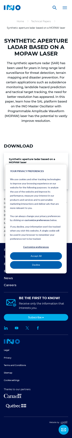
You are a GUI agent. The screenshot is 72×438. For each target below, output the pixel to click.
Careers (10, 285)
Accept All (36, 255)
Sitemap (8, 373)
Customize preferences (36, 247)
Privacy (7, 357)
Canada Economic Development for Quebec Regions (12, 396)
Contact (64, 430)
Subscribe (35, 317)
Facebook (38, 328)
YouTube (17, 328)
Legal (6, 350)
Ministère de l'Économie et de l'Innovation (16, 405)
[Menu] (65, 7)
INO (12, 7)
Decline (36, 264)
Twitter (27, 328)
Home (12, 341)
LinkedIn (6, 328)
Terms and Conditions (15, 365)
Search (55, 8)
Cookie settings (11, 380)
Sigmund (64, 422)
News (8, 278)
